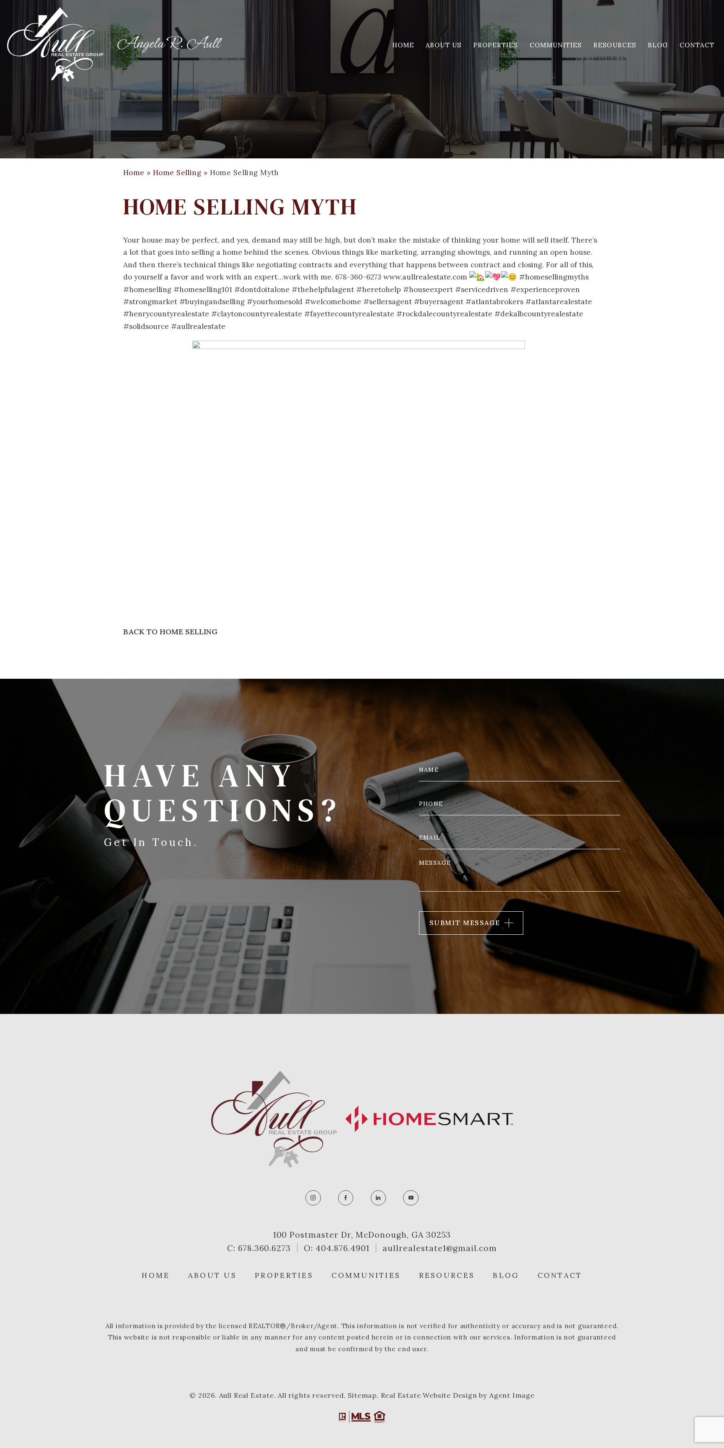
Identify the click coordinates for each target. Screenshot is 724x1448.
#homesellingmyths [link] (554, 277)
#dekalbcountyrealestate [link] (538, 313)
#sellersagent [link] (387, 301)
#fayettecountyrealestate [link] (349, 313)
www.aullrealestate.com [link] (425, 277)
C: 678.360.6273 (259, 1248)
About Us (443, 45)
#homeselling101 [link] (202, 289)
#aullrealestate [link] (198, 326)
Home (403, 45)
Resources (614, 45)
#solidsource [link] (146, 326)
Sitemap (362, 1395)
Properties (495, 45)
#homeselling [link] (147, 289)
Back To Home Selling (170, 631)
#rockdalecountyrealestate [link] (444, 313)
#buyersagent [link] (438, 301)
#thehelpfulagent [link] (323, 289)
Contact (697, 45)
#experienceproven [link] (545, 289)
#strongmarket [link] (150, 301)
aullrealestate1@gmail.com (440, 1248)
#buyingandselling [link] (212, 301)
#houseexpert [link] (428, 289)
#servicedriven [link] (481, 289)
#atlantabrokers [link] (494, 301)
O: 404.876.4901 (337, 1248)
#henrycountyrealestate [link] (166, 313)
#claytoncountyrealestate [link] (256, 313)
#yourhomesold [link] (275, 301)
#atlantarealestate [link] (558, 301)
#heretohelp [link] (378, 289)
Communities (556, 45)
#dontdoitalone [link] (262, 289)
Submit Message (464, 922)
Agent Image (512, 1395)
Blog (658, 45)
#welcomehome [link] (333, 301)
